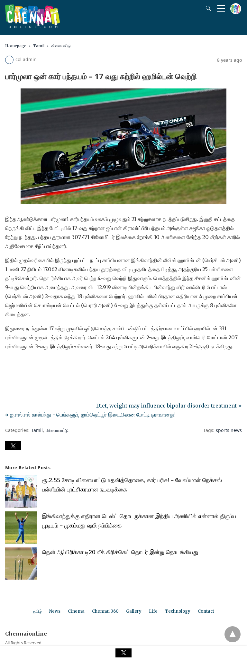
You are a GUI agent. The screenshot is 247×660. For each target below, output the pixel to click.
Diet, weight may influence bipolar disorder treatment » (169, 405)
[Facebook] (10, 364)
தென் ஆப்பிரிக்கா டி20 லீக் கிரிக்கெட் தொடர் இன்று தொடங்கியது (120, 552)
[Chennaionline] (32, 26)
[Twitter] (20, 364)
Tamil (38, 45)
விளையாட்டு (61, 45)
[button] (13, 445)
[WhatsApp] (31, 364)
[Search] (207, 8)
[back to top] (232, 634)
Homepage (15, 45)
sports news (229, 430)
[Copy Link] (41, 364)
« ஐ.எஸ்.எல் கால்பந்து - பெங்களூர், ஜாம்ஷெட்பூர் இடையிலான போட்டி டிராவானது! (90, 414)
